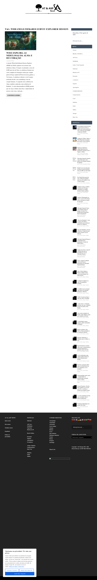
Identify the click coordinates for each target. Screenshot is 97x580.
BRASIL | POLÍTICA (78, 54)
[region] (19, 563)
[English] (75, 419)
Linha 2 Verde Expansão (78, 65)
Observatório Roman (81, 216)
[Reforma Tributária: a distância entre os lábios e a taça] (75, 339)
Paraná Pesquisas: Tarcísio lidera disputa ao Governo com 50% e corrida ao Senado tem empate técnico (83, 388)
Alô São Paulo (85, 133)
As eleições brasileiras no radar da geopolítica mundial (83, 282)
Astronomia (8, 60)
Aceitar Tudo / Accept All (19, 573)
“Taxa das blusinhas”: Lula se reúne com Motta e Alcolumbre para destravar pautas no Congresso (83, 222)
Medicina (68, 15)
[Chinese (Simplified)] (73, 419)
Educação (84, 399)
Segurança (75, 68)
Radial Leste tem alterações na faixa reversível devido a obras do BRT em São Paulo (83, 169)
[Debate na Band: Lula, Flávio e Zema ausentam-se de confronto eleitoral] (75, 330)
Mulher (74, 109)
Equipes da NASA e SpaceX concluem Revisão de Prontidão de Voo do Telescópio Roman (83, 252)
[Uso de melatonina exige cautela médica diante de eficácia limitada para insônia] (75, 356)
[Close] (35, 550)
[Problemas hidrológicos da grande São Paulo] (75, 405)
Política (87, 225)
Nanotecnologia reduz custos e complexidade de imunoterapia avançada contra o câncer (83, 377)
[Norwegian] (84, 419)
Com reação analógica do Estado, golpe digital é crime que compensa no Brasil (83, 314)
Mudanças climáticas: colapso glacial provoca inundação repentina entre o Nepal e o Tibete (83, 150)
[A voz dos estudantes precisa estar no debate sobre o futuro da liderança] (75, 397)
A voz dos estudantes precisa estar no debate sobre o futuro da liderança (83, 397)
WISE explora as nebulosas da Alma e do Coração (19, 55)
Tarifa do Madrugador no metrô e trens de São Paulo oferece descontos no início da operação (83, 199)
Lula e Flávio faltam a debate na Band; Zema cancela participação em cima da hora (82, 273)
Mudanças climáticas (81, 154)
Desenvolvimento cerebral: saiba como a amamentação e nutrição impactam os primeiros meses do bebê (84, 348)
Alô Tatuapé (14, 578)
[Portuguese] (86, 419)
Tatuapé (8, 20)
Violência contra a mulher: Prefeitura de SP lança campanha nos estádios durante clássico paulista (83, 189)
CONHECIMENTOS (77, 91)
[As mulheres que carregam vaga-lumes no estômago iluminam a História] (75, 290)
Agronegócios (76, 87)
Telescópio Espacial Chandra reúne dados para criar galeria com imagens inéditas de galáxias (83, 160)
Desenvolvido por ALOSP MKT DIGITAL (81, 448)
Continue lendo (13, 95)
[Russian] (88, 419)
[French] (77, 419)
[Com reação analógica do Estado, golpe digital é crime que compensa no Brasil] (75, 314)
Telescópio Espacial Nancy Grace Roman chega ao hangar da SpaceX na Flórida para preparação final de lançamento (83, 210)
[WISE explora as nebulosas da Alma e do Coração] (20, 40)
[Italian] (83, 419)
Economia (36, 15)
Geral (74, 98)
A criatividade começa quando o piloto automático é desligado (83, 323)
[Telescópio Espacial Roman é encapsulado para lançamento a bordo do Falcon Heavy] (75, 240)
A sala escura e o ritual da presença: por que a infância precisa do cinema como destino (83, 306)
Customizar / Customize (12, 570)
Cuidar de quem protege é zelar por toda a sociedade (83, 297)
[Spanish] (90, 419)
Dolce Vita (83, 15)
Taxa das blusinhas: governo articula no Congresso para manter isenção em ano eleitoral (83, 232)
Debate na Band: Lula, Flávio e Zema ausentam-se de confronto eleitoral (83, 331)
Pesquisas (88, 381)
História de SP (76, 72)
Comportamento (48, 15)
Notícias (8, 15)
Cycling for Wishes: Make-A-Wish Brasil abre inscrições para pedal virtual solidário (84, 140)
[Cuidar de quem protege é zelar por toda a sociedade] (75, 298)
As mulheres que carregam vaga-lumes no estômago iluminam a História (83, 290)
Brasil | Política (27, 15)
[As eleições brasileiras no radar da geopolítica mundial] (75, 282)
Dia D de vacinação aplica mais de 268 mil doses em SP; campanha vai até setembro (83, 367)
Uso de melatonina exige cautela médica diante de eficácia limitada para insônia (83, 357)
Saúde (75, 15)
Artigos (84, 276)
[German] (79, 419)
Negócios (75, 83)
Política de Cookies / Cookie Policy (16, 566)
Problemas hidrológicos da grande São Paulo (83, 404)
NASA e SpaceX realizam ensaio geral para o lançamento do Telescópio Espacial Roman (83, 262)
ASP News (15, 15)
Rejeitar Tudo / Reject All (26, 570)
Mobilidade (75, 61)
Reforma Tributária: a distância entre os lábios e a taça (83, 339)
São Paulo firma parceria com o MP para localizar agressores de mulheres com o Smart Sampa (83, 179)
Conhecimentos (59, 15)
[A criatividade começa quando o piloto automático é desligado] (75, 322)
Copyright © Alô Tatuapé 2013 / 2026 (80, 447)
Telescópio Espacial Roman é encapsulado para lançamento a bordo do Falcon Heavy (83, 241)
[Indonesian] (81, 419)
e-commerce (75, 80)
